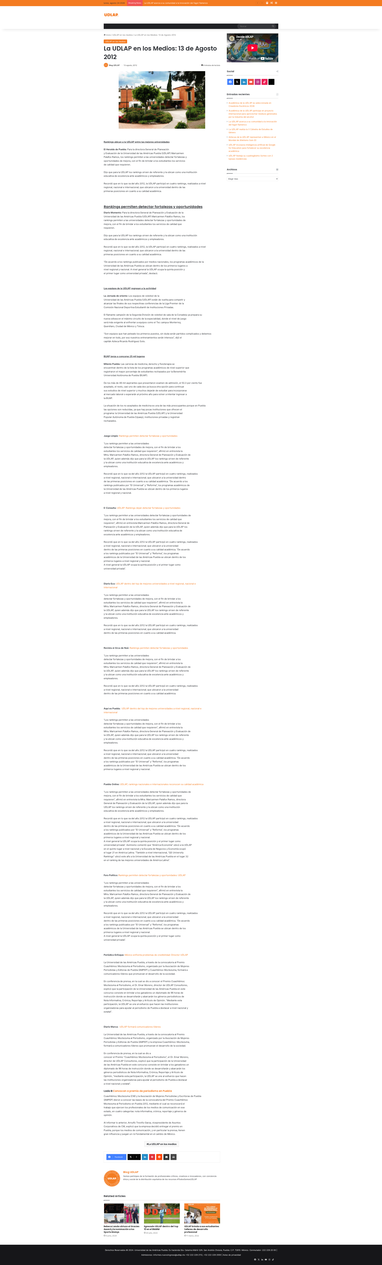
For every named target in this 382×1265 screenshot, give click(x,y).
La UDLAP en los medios (162, 1144)
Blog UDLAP (114, 65)
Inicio (108, 35)
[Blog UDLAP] (111, 15)
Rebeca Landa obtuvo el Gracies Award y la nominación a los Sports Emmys (121, 1229)
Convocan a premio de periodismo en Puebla (142, 1091)
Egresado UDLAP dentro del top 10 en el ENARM (161, 1228)
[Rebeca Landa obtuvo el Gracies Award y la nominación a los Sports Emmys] (122, 1213)
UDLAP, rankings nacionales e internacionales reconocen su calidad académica (161, 784)
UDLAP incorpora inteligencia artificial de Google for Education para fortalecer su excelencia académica (252, 148)
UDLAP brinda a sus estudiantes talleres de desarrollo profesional (201, 1229)
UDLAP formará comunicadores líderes (140, 1026)
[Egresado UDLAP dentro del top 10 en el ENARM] (162, 1213)
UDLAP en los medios (123, 35)
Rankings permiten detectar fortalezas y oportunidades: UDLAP (152, 875)
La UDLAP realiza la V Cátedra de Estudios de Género (169, 3)
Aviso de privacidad (232, 1255)
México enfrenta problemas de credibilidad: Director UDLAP (156, 954)
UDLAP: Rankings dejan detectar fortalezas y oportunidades (148, 507)
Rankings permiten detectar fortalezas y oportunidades (148, 435)
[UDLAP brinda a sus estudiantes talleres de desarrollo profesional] (202, 1213)
